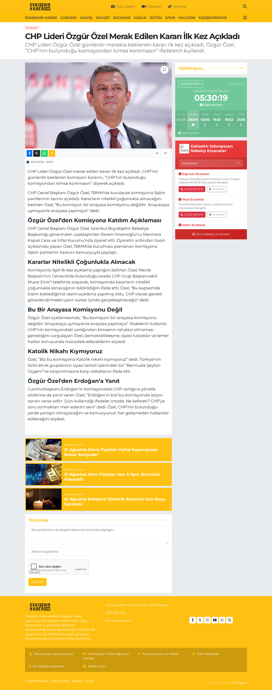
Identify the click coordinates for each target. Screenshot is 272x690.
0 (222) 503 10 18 (193, 189)
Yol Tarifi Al (218, 189)
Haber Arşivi (97, 666)
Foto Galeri (125, 6)
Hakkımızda (60, 681)
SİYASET (103, 18)
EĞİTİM (156, 18)
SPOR (170, 18)
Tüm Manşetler (208, 654)
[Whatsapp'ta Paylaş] (44, 153)
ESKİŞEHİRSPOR (213, 18)
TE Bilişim (239, 683)
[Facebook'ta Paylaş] (29, 153)
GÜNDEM (68, 18)
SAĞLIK (140, 18)
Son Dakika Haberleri (48, 666)
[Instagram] (207, 620)
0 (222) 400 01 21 (193, 214)
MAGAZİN (186, 18)
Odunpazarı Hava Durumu (53, 654)
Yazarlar (179, 6)
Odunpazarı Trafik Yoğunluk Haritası (106, 656)
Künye (89, 681)
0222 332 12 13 (115, 613)
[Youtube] (214, 620)
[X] (200, 620)
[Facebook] (192, 620)
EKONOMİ (121, 18)
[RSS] (229, 620)
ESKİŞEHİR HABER (41, 18)
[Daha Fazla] (52, 153)
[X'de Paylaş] (36, 153)
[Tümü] (242, 68)
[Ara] (245, 7)
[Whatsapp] (222, 620)
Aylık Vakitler (190, 133)
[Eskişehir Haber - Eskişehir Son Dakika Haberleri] (40, 7)
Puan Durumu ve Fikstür (160, 654)
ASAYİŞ (86, 18)
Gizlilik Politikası (37, 681)
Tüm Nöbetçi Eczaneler (213, 234)
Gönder (37, 582)
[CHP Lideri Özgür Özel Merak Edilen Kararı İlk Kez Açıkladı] (98, 105)
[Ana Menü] (245, 18)
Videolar (154, 6)
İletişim (77, 681)
